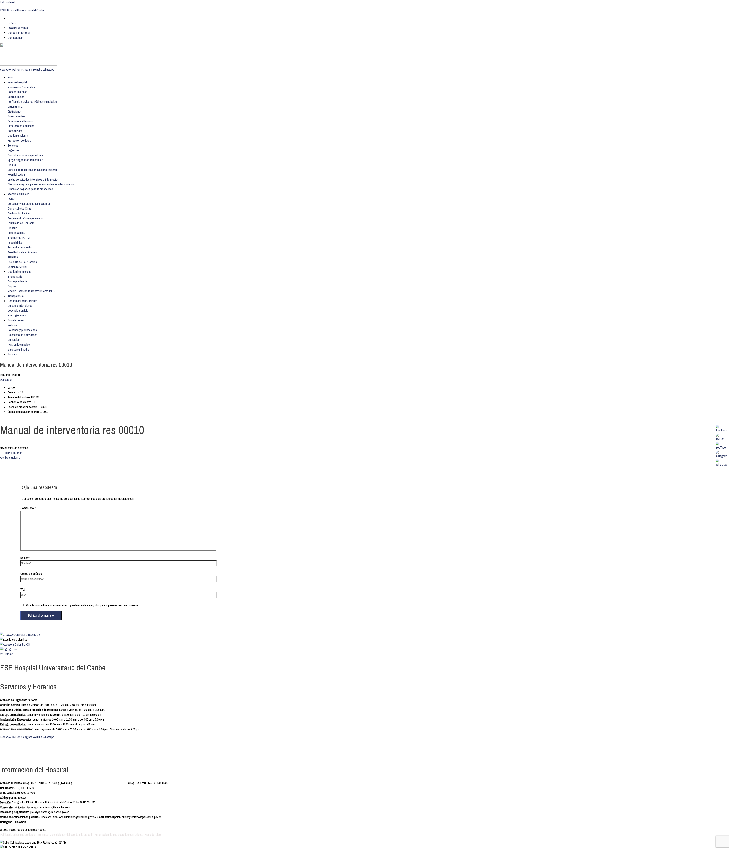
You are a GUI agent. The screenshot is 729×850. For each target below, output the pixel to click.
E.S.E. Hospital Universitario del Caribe (22, 10)
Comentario (28, 508)
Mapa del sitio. (153, 835)
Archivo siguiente (12, 457)
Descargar (6, 380)
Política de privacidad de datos (18, 835)
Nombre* (25, 558)
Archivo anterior (11, 453)
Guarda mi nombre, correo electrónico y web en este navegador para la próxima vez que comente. (82, 605)
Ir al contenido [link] (8, 2)
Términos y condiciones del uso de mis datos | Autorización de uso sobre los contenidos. (90, 835)
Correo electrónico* (31, 574)
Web (22, 589)
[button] (21, 87)
